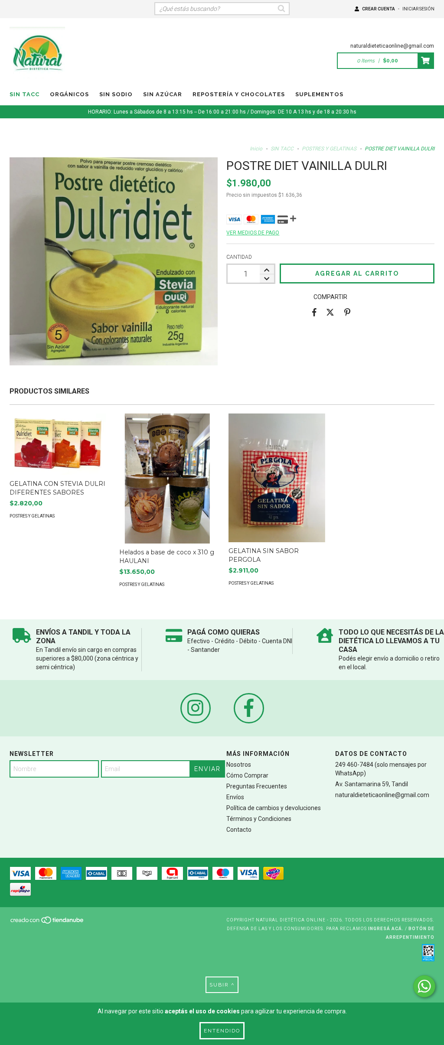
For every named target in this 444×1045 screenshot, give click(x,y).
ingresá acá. (386, 928)
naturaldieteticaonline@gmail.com (392, 46)
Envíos (235, 797)
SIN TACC (282, 149)
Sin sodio (116, 94)
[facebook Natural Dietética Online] (249, 708)
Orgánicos (69, 94)
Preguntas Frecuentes (256, 786)
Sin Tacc (24, 94)
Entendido (222, 1031)
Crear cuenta (378, 9)
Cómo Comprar (247, 775)
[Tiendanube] (47, 922)
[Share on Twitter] (330, 312)
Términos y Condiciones (258, 818)
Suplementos (319, 94)
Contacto (238, 829)
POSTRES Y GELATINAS (329, 149)
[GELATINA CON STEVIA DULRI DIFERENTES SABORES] (58, 444)
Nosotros (238, 764)
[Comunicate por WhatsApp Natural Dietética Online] (424, 986)
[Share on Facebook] (314, 312)
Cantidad (239, 257)
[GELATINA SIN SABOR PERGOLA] (277, 477)
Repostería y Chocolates (239, 94)
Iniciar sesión (418, 9)
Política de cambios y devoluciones (273, 807)
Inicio (256, 149)
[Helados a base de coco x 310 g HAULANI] (167, 487)
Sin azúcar (162, 94)
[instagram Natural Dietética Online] (195, 708)
